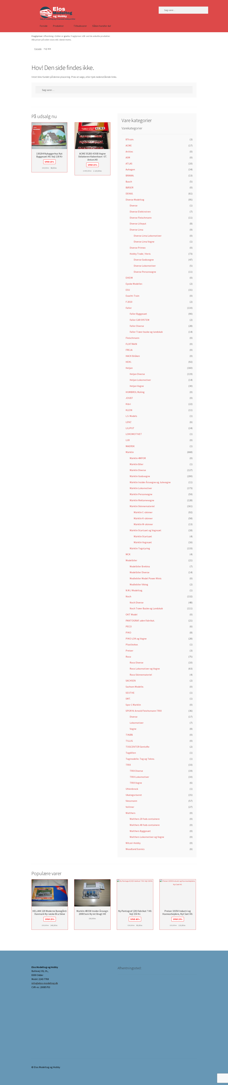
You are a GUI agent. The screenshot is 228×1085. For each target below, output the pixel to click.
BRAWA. (130, 175)
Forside (43, 25)
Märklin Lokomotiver (141, 488)
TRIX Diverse (136, 770)
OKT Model (131, 614)
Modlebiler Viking (139, 584)
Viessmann (131, 800)
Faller (129, 307)
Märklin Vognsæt (143, 542)
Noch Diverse (136, 602)
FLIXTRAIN (131, 343)
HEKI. (129, 361)
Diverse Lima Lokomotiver (147, 235)
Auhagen (130, 169)
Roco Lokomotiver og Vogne (145, 668)
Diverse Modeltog (135, 199)
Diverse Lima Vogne (144, 241)
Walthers (130, 812)
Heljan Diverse (137, 374)
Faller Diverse (137, 325)
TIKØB (129, 734)
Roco (128, 656)
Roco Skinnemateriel (141, 674)
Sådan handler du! (101, 25)
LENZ (128, 422)
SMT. (128, 698)
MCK (128, 554)
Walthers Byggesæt (140, 831)
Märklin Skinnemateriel (142, 506)
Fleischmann (132, 337)
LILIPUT (130, 428)
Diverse (133, 205)
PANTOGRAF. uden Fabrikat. (140, 620)
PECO (129, 626)
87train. (130, 139)
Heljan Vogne (137, 385)
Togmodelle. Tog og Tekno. (140, 758)
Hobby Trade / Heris (140, 253)
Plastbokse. (132, 644)
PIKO (128, 632)
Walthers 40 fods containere (145, 824)
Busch (129, 181)
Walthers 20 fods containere (145, 818)
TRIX (128, 764)
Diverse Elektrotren (140, 211)
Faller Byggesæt (138, 313)
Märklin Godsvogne (140, 476)
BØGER (129, 187)
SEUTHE (130, 692)
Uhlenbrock (132, 788)
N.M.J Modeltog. (134, 590)
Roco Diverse (136, 662)
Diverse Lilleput (138, 223)
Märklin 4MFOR (138, 458)
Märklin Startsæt (143, 536)
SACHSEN (131, 680)
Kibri (128, 404)
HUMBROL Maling (135, 392)
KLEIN (129, 410)
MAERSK (130, 446)
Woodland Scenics (135, 849)
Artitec (129, 151)
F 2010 (129, 301)
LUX (128, 440)
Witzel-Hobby (133, 843)
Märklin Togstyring (140, 548)
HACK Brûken (133, 355)
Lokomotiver (136, 722)
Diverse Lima (136, 229)
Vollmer (130, 806)
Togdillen (131, 752)
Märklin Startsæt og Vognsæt (145, 530)
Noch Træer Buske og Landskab (146, 608)
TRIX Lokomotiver (139, 776)
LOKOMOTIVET (134, 434)
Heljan (129, 367)
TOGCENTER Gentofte (137, 746)
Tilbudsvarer (80, 25)
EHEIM (129, 277)
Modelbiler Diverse (139, 572)
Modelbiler (131, 560)
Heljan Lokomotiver (140, 379)
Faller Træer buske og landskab (146, 331)
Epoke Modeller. (134, 283)
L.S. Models (131, 416)
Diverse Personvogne (145, 271)
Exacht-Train (132, 295)
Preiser (129, 650)
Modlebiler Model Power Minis (145, 578)
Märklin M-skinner (143, 524)
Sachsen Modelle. (135, 686)
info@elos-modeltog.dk (44, 983)
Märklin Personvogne (141, 494)
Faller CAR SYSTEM (139, 319)
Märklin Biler (136, 464)
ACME (129, 145)
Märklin (130, 452)
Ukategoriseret (134, 794)
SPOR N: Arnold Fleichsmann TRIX (144, 710)
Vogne (133, 728)
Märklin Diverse (138, 470)
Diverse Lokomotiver (145, 265)
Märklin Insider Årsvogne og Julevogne (150, 482)
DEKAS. (129, 193)
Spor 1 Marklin (133, 704)
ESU (128, 289)
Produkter (58, 25)
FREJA (129, 349)
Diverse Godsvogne (144, 259)
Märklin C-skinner (143, 512)
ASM (128, 157)
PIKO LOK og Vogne (136, 638)
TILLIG (129, 740)
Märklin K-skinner (143, 518)
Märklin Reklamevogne (142, 500)
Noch (128, 596)
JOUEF (129, 397)
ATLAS (129, 163)
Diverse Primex (137, 247)
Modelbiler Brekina (140, 566)
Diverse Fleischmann (141, 217)
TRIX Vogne (136, 782)
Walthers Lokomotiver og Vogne (147, 836)
